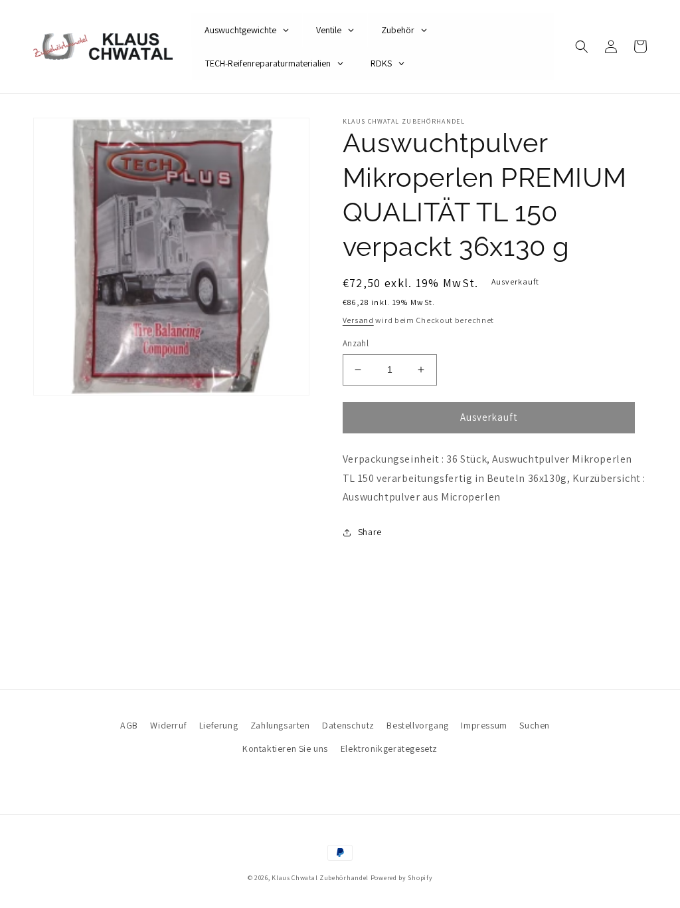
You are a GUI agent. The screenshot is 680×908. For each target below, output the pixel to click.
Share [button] (370, 532)
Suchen (534, 725)
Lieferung (218, 725)
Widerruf (168, 725)
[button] (581, 46)
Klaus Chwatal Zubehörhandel (320, 877)
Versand (358, 320)
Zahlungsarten (280, 725)
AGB (129, 725)
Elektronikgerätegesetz (389, 748)
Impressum (484, 725)
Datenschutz (348, 725)
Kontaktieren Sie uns (285, 748)
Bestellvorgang (417, 725)
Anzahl (356, 343)
